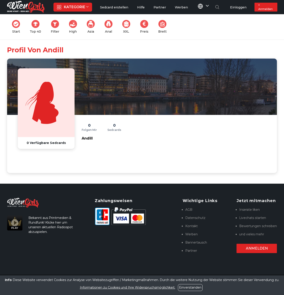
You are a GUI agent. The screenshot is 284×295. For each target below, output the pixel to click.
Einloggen (238, 7)
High (74, 26)
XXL (127, 26)
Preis (145, 26)
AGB (188, 210)
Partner (191, 251)
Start (17, 26)
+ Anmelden (265, 7)
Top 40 (37, 26)
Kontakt (191, 226)
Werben (191, 234)
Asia (92, 26)
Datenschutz (195, 218)
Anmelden (257, 248)
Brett (163, 26)
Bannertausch (196, 242)
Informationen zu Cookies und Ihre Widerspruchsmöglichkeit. (127, 287)
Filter (56, 26)
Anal (110, 26)
